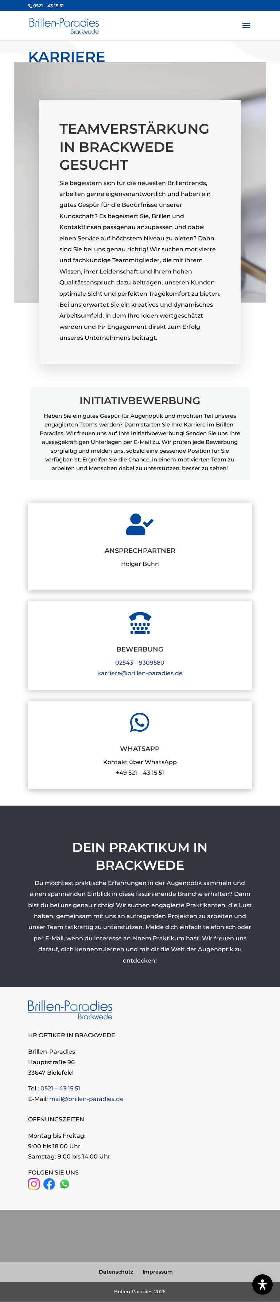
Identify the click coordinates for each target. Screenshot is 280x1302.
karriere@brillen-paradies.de (140, 673)
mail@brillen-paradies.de (86, 1099)
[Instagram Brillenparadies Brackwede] (34, 1188)
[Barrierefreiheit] (262, 1284)
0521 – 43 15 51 (60, 1088)
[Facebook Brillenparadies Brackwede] (49, 1188)
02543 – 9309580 (139, 662)
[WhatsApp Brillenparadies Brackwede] (64, 1188)
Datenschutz (116, 1271)
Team (55, 927)
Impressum (158, 1271)
